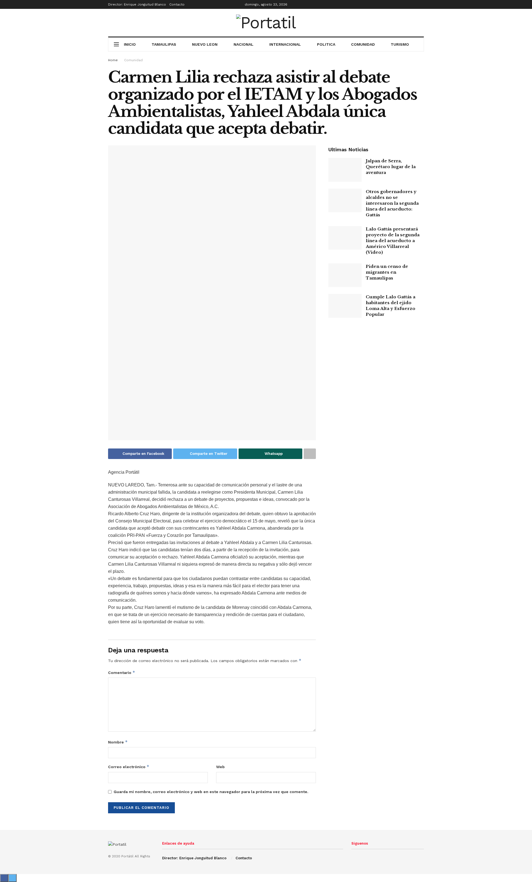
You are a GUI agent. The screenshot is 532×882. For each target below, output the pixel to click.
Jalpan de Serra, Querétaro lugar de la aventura (391, 166)
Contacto (177, 4)
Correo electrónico (128, 766)
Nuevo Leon (205, 44)
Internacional (285, 44)
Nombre (118, 742)
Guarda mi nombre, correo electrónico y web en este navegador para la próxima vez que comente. (211, 791)
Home (113, 60)
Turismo (400, 44)
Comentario (121, 672)
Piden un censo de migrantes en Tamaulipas (387, 272)
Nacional (244, 44)
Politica (326, 44)
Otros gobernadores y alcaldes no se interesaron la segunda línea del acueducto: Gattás (392, 203)
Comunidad (363, 44)
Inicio (130, 44)
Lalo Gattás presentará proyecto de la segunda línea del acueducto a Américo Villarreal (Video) (393, 240)
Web (220, 767)
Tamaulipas (164, 44)
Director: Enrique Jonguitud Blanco (137, 4)
